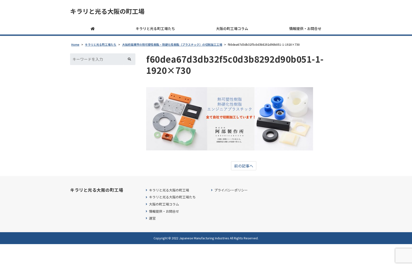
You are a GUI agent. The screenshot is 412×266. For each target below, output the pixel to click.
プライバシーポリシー (231, 190)
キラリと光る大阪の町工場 (107, 11)
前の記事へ (243, 166)
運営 (152, 218)
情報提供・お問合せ (305, 28)
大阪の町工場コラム (232, 28)
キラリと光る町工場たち (155, 28)
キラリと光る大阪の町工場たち (172, 197)
